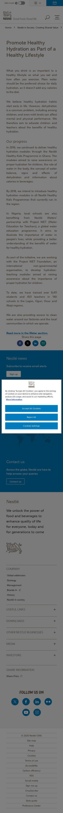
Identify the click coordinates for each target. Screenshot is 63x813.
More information (14, 399)
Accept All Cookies (31, 408)
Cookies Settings (31, 426)
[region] (31, 406)
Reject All (31, 417)
